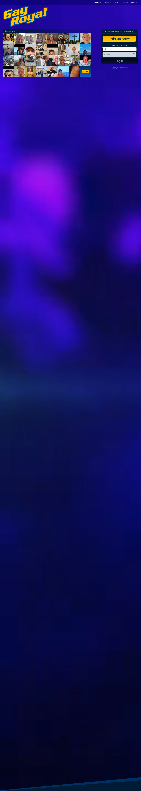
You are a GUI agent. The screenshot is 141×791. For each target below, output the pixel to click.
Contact (107, 2)
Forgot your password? (119, 68)
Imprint (125, 2)
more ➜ (85, 71)
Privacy (116, 2)
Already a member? (119, 45)
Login (119, 61)
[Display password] (134, 54)
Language (97, 2)
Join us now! (119, 38)
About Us (134, 2)
